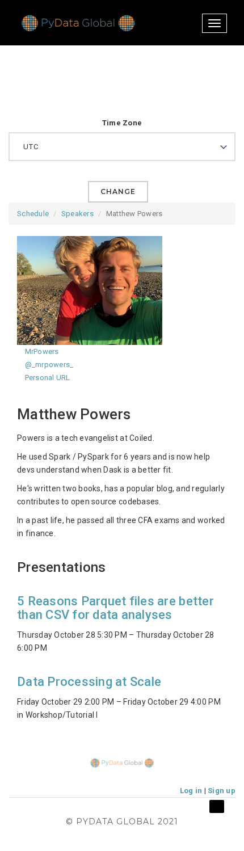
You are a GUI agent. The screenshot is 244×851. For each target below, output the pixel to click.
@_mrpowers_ (48, 364)
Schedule (33, 213)
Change (118, 191)
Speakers (77, 213)
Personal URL (46, 377)
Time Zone (122, 123)
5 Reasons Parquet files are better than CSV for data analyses (115, 608)
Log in (191, 790)
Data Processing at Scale (89, 682)
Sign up (221, 790)
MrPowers (40, 351)
